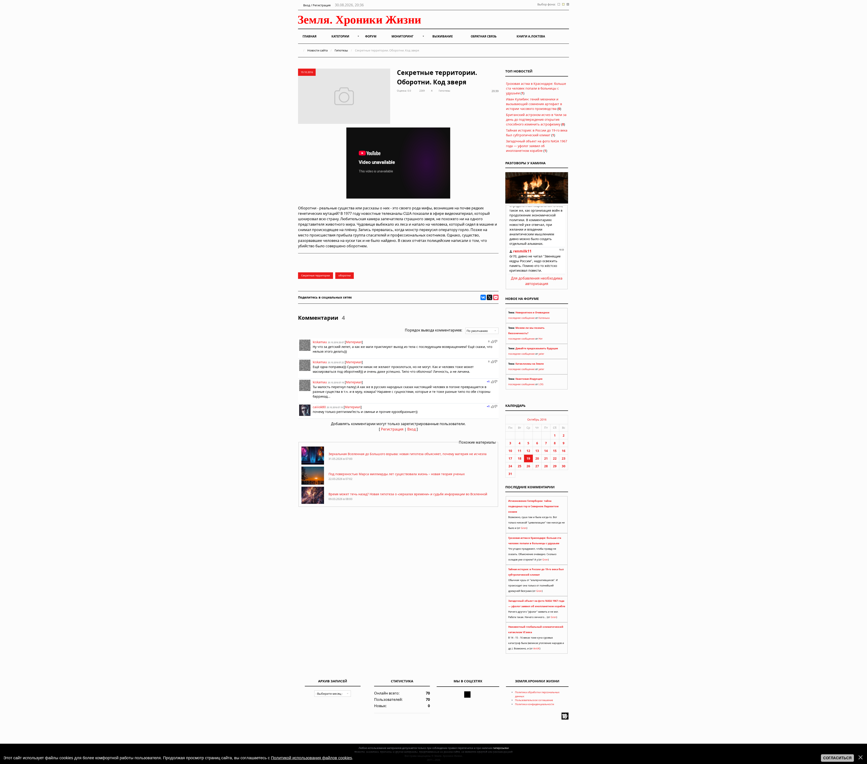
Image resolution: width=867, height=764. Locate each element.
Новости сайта (317, 50)
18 (519, 458)
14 (546, 451)
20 (537, 458)
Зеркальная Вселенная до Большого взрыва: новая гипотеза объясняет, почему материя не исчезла (408, 454)
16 (563, 451)
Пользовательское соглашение (534, 700)
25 (519, 466)
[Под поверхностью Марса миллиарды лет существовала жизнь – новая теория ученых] (312, 483)
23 (563, 458)
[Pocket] (496, 297)
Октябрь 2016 (536, 419)
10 (510, 451)
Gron (524, 528)
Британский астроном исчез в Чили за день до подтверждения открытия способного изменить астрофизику (536, 119)
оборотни (344, 275)
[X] (489, 297)
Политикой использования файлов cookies (311, 758)
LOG (540, 384)
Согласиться (837, 758)
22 (555, 458)
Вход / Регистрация (317, 5)
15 (555, 451)
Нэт (540, 338)
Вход (411, 429)
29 (555, 466)
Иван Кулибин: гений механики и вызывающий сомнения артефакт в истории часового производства (534, 104)
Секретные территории (315, 275)
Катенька (544, 317)
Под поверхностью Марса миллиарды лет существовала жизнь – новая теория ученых (397, 474)
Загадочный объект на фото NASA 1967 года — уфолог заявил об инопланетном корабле (536, 146)
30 (563, 466)
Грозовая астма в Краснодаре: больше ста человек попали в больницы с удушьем (536, 88)
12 (528, 451)
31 (510, 474)
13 (537, 451)
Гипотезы (341, 50)
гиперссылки (501, 748)
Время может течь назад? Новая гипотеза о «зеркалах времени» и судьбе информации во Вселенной (408, 494)
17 (510, 458)
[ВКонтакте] (483, 297)
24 (510, 466)
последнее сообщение (521, 317)
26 (528, 466)
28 (546, 466)
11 (519, 451)
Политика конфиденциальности (534, 704)
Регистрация (392, 429)
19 (528, 458)
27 (537, 466)
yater (541, 353)
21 (546, 458)
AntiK (536, 648)
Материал (354, 342)
